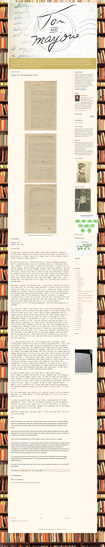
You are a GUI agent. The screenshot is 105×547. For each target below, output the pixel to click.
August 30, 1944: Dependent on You (85, 295)
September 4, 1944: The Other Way (85, 291)
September (80, 283)
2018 (77, 317)
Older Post (67, 518)
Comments (79, 263)
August (79, 285)
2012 (77, 329)
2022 (77, 275)
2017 (77, 319)
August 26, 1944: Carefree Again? (84, 301)
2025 (77, 273)
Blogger (64, 529)
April (79, 306)
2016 (77, 321)
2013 (77, 327)
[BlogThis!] (37, 470)
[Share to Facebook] (40, 470)
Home (41, 518)
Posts (78, 261)
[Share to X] (39, 470)
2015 (77, 323)
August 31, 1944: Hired (82, 293)
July (79, 287)
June (79, 289)
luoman (55, 529)
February (80, 310)
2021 (77, 277)
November (80, 279)
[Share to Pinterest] (42, 470)
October (80, 281)
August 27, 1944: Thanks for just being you (84, 298)
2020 (77, 314)
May (79, 303)
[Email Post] (33, 470)
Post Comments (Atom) (22, 521)
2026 (77, 271)
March (79, 308)
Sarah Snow (85, 95)
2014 (77, 325)
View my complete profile (80, 110)
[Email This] (36, 470)
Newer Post (13, 518)
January (79, 312)
